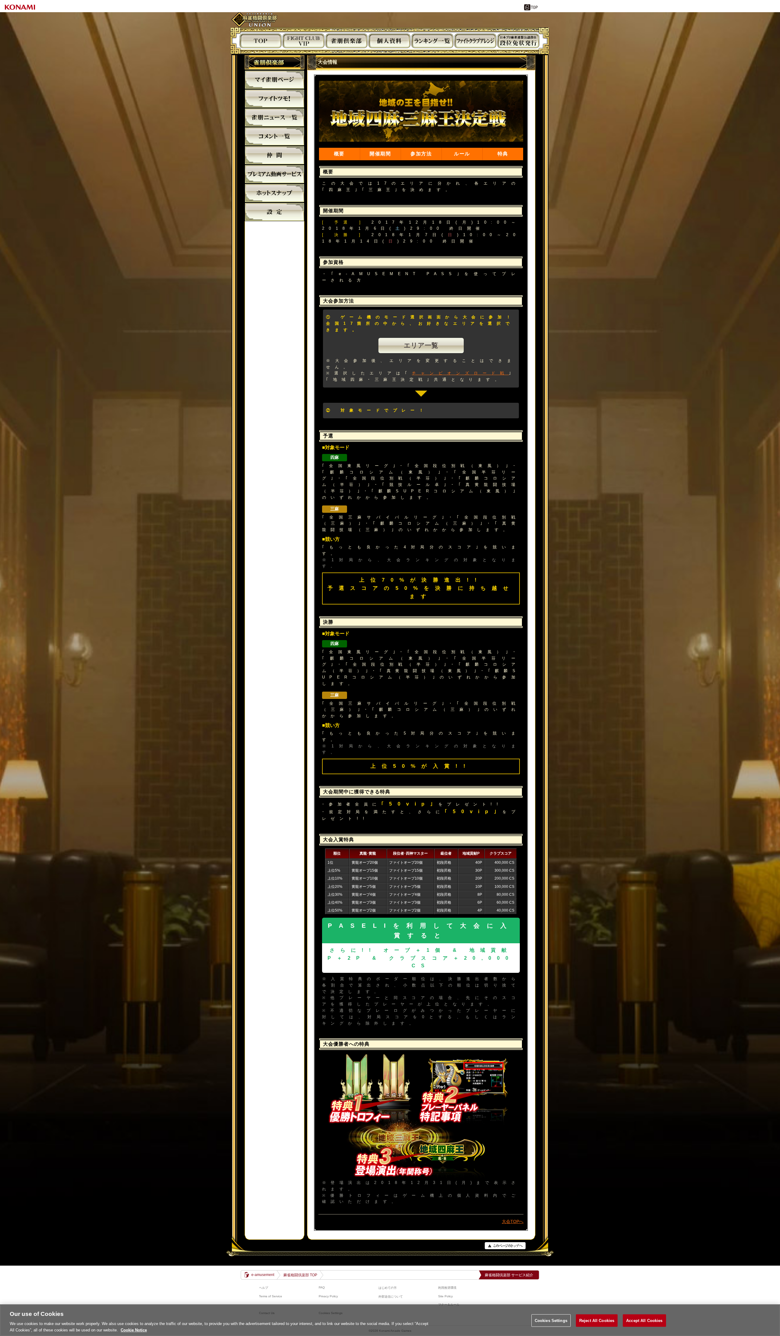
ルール (462, 153)
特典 (503, 153)
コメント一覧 (274, 136)
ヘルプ (263, 1287)
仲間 (274, 155)
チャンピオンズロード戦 (460, 373)
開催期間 (380, 153)
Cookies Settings (551, 1320)
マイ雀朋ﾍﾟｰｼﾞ (274, 79)
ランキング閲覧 (432, 41)
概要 (339, 153)
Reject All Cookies (596, 1320)
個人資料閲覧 (389, 41)
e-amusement (262, 1275)
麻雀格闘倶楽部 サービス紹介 (509, 1275)
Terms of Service (270, 1296)
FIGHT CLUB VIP (303, 41)
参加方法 (421, 153)
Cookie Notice (134, 1329)
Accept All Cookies (644, 1320)
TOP (260, 41)
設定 (274, 211)
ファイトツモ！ (274, 98)
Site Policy (445, 1296)
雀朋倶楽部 (346, 41)
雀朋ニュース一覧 (274, 117)
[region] (390, 1320)
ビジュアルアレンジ (475, 41)
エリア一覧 (421, 345)
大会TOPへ (512, 1221)
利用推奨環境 (447, 1287)
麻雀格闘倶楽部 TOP (300, 1275)
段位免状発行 (518, 41)
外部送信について (390, 1296)
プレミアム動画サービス (274, 174)
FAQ (322, 1287)
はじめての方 (387, 1287)
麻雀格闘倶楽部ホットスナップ (274, 192)
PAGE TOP (505, 1245)
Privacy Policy (328, 1296)
